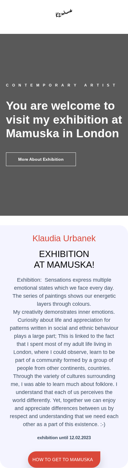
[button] (64, 23)
